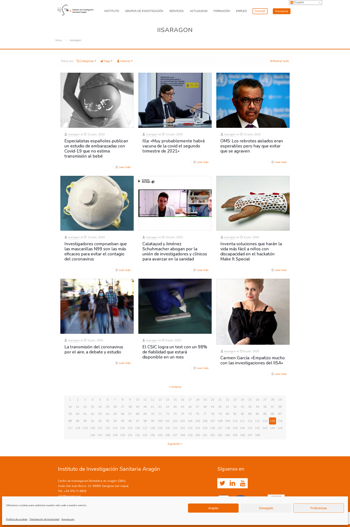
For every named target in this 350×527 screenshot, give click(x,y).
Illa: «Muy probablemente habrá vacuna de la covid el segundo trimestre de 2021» (173, 146)
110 (235, 421)
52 (235, 407)
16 (182, 400)
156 (167, 435)
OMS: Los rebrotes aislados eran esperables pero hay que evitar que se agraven (251, 146)
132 (182, 428)
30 (70, 407)
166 (242, 435)
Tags (107, 61)
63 (100, 414)
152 (137, 435)
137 (220, 428)
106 (205, 421)
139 (235, 428)
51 (227, 407)
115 (272, 421)
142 (257, 428)
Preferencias (318, 508)
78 (212, 414)
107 (212, 421)
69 (145, 414)
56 (265, 407)
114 (264, 421)
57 (272, 407)
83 (250, 414)
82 (242, 414)
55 (257, 407)
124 (122, 428)
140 (242, 428)
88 (70, 421)
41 (152, 407)
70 (152, 414)
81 (235, 414)
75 (190, 414)
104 (190, 421)
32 (85, 407)
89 (77, 421)
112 (250, 421)
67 (130, 414)
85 (265, 414)
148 (107, 435)
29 (280, 400)
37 (122, 407)
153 (145, 435)
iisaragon (74, 134)
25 (250, 400)
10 (137, 400)
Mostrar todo (280, 61)
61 (85, 414)
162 (212, 435)
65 (115, 414)
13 (160, 400)
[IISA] (75, 9)
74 (182, 414)
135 (205, 428)
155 (160, 435)
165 (235, 435)
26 (257, 400)
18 (197, 400)
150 (122, 435)
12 (152, 400)
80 (227, 414)
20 (212, 400)
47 (197, 407)
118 (77, 428)
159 (190, 435)
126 (137, 428)
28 (272, 400)
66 (122, 414)
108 (220, 421)
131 (175, 428)
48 (205, 407)
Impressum (67, 519)
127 (145, 428)
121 (100, 428)
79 (220, 414)
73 (175, 414)
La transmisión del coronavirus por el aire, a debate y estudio (93, 349)
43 (167, 407)
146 (92, 435)
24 (242, 400)
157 (175, 435)
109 (227, 421)
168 (257, 435)
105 (197, 421)
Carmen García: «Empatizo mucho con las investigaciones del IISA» (252, 360)
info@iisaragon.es (69, 496)
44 (175, 407)
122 (107, 428)
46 (190, 407)
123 (115, 428)
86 (272, 414)
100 (160, 421)
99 (152, 421)
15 (175, 400)
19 (205, 400)
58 (280, 407)
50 (220, 407)
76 (197, 414)
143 (264, 428)
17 (190, 400)
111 (242, 421)
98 (145, 421)
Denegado (266, 508)
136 (212, 428)
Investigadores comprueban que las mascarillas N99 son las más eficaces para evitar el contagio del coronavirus (95, 251)
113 (257, 421)
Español (298, 2)
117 (70, 428)
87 (280, 414)
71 (160, 414)
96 (130, 421)
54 (250, 407)
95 (122, 421)
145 (279, 428)
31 (77, 407)
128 (152, 428)
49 (212, 407)
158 (182, 435)
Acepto (213, 508)
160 (197, 435)
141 (250, 428)
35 (107, 407)
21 (220, 400)
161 (205, 435)
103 (182, 421)
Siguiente (174, 444)
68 (137, 414)
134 (197, 428)
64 (107, 414)
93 (107, 421)
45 (182, 407)
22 (227, 400)
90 (85, 421)
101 (167, 421)
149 (115, 435)
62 (92, 414)
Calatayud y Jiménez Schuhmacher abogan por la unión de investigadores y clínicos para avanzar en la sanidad (174, 251)
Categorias (87, 61)
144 (272, 428)
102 (175, 421)
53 (242, 407)
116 (279, 421)
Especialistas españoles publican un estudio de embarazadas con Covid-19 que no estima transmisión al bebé (96, 148)
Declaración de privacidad (44, 519)
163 (220, 435)
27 (265, 400)
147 (100, 435)
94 (115, 421)
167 (250, 435)
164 (227, 435)
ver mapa (122, 486)
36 (115, 407)
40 (145, 407)
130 (167, 428)
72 (167, 414)
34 (100, 407)
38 (130, 407)
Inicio (58, 40)
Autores (125, 61)
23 (235, 400)
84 (257, 414)
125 (130, 428)
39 (137, 407)
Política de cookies (17, 519)
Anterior (176, 387)
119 (85, 428)
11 (145, 400)
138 (227, 428)
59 (70, 414)
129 (160, 428)
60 (77, 414)
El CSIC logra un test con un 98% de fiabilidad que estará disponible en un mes (174, 352)
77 (205, 414)
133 (190, 428)
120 (92, 428)
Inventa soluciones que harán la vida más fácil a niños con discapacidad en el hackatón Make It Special (251, 251)
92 (100, 421)
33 (92, 407)
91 (92, 421)
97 (137, 421)
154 (152, 435)
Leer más (125, 167)
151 (130, 435)
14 (167, 400)
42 (160, 407)
